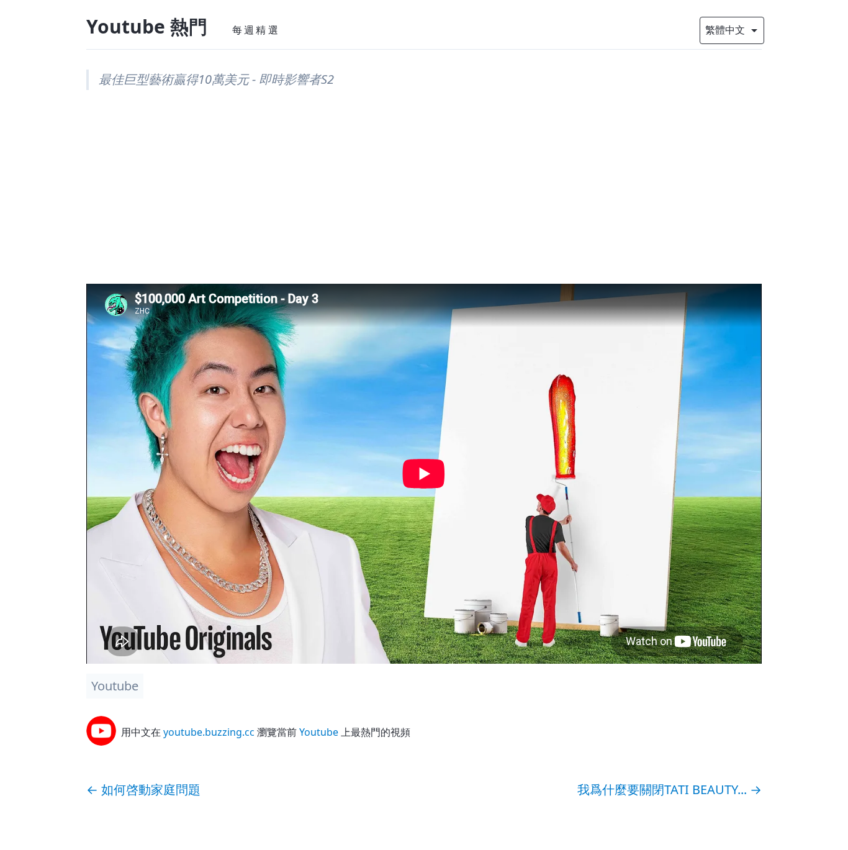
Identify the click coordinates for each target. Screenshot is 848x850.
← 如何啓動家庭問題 (143, 789)
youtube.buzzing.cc (209, 732)
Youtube (114, 685)
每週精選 (256, 30)
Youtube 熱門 (146, 26)
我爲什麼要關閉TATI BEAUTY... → (669, 789)
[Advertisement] (424, 197)
